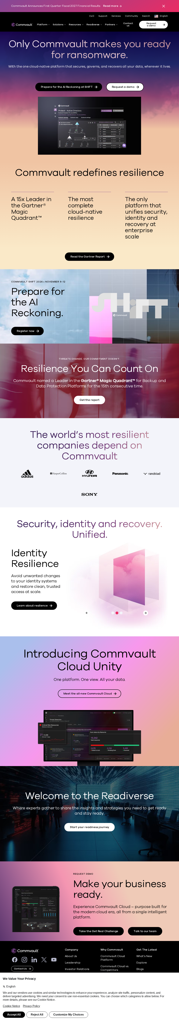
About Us (71, 956)
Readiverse (93, 24)
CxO (91, 16)
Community (131, 16)
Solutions (58, 24)
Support (103, 16)
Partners (110, 24)
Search (146, 16)
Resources (75, 24)
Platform (42, 24)
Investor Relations (77, 969)
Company (71, 950)
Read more (110, 6)
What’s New (144, 956)
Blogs (140, 969)
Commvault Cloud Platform (113, 958)
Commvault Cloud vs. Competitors (115, 968)
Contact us (128, 24)
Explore (141, 963)
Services (116, 16)
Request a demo (151, 24)
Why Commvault (112, 950)
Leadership (72, 963)
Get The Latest (146, 950)
